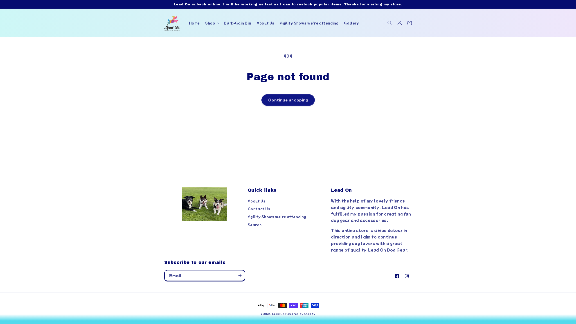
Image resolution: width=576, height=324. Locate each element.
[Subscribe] (240, 275)
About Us (257, 201)
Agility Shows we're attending (277, 216)
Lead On (278, 313)
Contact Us (259, 209)
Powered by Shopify (300, 313)
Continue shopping (288, 99)
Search (255, 225)
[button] (211, 23)
